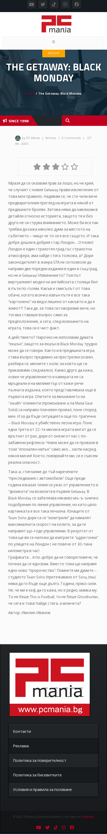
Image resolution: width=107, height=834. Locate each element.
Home (30, 93)
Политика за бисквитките (37, 775)
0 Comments (71, 137)
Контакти (22, 731)
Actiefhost (87, 817)
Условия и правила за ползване (42, 789)
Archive (54, 53)
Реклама (21, 746)
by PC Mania (31, 137)
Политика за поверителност (39, 760)
